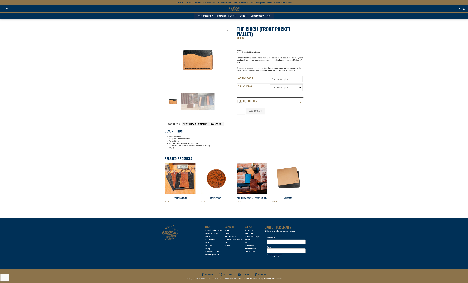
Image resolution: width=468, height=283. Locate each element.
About (227, 230)
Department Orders (212, 251)
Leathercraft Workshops (233, 239)
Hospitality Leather (212, 254)
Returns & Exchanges (252, 236)
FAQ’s (246, 242)
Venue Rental (249, 245)
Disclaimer (241, 278)
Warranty (248, 239)
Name (269, 246)
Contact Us (249, 230)
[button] (227, 30)
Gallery (207, 248)
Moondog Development (273, 278)
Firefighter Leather (212, 233)
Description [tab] (174, 124)
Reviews (227, 245)
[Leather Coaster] (216, 178)
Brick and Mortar (231, 236)
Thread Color (245, 86)
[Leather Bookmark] (180, 178)
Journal (227, 233)
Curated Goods (210, 239)
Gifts (207, 242)
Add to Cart (255, 111)
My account (249, 233)
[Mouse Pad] (288, 178)
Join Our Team (250, 251)
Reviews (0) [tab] (216, 124)
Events (227, 242)
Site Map (249, 278)
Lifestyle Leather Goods (213, 230)
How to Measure (250, 248)
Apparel (207, 236)
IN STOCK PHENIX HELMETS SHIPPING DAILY (276, 2)
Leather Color (245, 78)
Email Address (272, 237)
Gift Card (208, 245)
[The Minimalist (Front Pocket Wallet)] (252, 178)
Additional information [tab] (195, 124)
